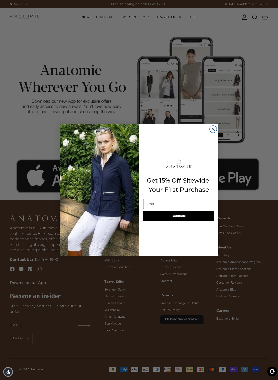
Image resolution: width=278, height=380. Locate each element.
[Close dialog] (213, 129)
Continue (179, 216)
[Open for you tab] (272, 371)
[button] (8, 372)
